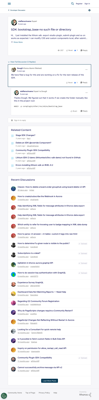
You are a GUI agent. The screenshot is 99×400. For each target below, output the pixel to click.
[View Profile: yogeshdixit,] (13, 264)
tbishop (34, 342)
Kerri (28, 138)
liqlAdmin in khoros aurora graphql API (35, 263)
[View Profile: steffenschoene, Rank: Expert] (14, 22)
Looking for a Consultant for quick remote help (39, 329)
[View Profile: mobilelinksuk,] (13, 303)
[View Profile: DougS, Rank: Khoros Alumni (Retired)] (13, 69)
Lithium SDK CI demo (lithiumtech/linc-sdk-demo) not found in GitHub (48, 157)
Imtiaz (31, 190)
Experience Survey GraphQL (30, 282)
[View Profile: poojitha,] (13, 312)
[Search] (72, 3)
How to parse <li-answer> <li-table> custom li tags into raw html (47, 234)
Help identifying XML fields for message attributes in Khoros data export (51, 206)
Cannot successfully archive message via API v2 (40, 367)
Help (55, 393)
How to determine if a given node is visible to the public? (44, 243)
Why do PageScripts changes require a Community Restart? (45, 310)
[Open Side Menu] (9, 3)
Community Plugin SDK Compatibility (33, 150)
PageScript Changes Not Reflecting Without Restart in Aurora (46, 320)
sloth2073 (34, 276)
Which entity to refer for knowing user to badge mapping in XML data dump (52, 224)
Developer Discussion (17, 10)
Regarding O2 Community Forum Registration (38, 301)
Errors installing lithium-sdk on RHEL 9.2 (34, 165)
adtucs (33, 209)
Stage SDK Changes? (25, 135)
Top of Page (30, 393)
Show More (18, 42)
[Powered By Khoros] (85, 394)
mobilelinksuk (35, 304)
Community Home (15, 393)
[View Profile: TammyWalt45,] (13, 331)
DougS (20, 68)
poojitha (33, 314)
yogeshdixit (34, 266)
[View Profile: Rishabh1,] (13, 321)
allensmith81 (35, 286)
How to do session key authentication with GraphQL (42, 272)
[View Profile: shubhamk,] (13, 198)
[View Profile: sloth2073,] (13, 274)
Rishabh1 (33, 323)
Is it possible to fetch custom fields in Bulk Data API (41, 339)
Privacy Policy (44, 393)
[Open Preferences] (4, 396)
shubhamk (34, 199)
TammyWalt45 (36, 333)
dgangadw (35, 351)
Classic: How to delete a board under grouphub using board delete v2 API (51, 187)
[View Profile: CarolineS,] (13, 245)
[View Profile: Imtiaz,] (13, 188)
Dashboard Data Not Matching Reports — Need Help (42, 292)
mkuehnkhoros (33, 146)
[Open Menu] (89, 10)
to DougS (43, 91)
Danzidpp (34, 295)
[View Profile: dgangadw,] (13, 350)
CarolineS (34, 247)
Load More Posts (49, 381)
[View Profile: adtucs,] (13, 207)
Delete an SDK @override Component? (33, 142)
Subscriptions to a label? (29, 253)
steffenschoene (24, 21)
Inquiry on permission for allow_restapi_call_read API (42, 348)
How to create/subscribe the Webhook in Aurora (40, 196)
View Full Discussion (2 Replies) (23, 62)
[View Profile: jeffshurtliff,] (13, 359)
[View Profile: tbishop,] (13, 340)
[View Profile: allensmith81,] (13, 284)
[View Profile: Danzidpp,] (13, 293)
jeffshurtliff (31, 153)
